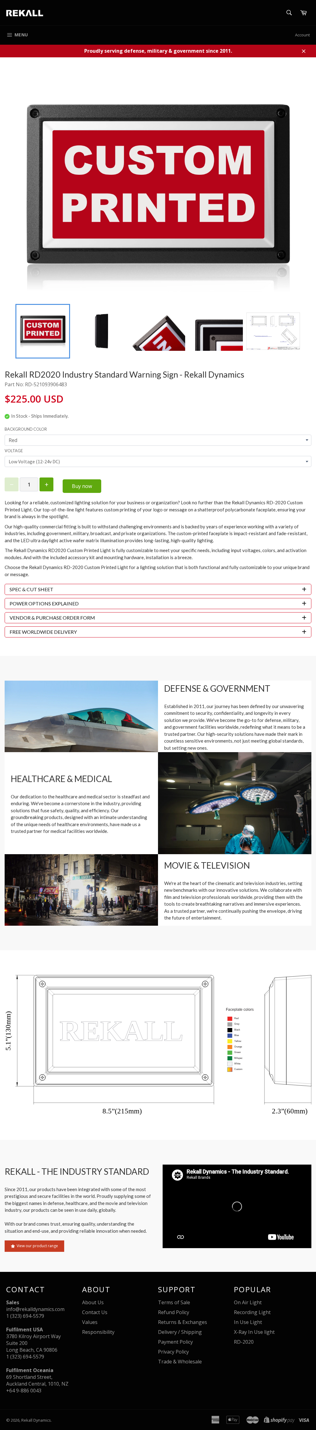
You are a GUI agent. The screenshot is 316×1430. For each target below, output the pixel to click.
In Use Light (248, 1322)
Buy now (82, 486)
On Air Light (248, 1302)
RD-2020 (244, 1341)
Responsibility (98, 1332)
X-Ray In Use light (254, 1332)
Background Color (26, 429)
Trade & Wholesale (180, 1361)
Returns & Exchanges (182, 1322)
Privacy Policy (173, 1351)
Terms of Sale (174, 1302)
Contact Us (94, 1312)
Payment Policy (175, 1341)
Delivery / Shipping (180, 1332)
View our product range (37, 1245)
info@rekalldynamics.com (35, 1309)
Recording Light (252, 1312)
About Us (93, 1302)
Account (302, 35)
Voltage (14, 450)
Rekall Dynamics (36, 1420)
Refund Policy (173, 1312)
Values (90, 1322)
